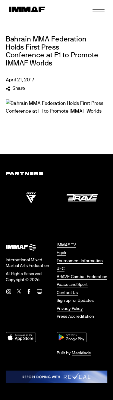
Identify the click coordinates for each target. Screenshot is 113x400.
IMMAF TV (66, 245)
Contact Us (67, 293)
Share (18, 88)
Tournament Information (80, 261)
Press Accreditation (75, 316)
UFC (60, 269)
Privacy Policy (70, 309)
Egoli (61, 253)
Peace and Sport (72, 285)
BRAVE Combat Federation (82, 277)
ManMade (81, 353)
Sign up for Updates (75, 300)
